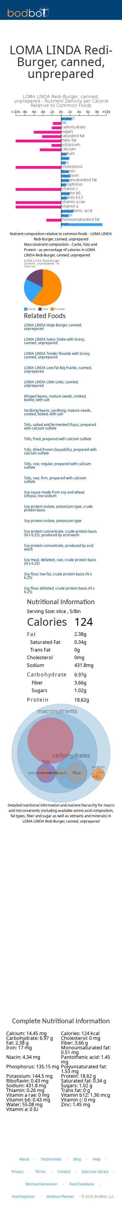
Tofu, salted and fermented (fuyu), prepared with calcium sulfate (60, 426)
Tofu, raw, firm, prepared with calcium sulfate (55, 479)
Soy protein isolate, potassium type (52, 520)
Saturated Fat (45, 642)
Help (96, 1159)
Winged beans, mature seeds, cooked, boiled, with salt (55, 398)
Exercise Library (95, 1171)
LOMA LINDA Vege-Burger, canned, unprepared (53, 326)
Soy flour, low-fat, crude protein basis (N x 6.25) (58, 575)
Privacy (17, 1171)
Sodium (35, 665)
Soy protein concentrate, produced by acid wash (58, 547)
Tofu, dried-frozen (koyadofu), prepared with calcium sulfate (60, 451)
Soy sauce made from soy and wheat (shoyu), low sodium (54, 494)
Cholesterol (40, 657)
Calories (47, 621)
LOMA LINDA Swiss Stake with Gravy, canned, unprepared (54, 341)
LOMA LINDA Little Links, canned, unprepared (51, 383)
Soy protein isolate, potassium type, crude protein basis (58, 508)
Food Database (81, 1184)
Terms (40, 1171)
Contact (63, 1171)
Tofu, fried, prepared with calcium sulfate (57, 438)
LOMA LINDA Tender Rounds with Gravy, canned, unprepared (57, 355)
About (24, 1159)
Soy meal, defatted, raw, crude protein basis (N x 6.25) (60, 561)
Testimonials (51, 1159)
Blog (77, 1159)
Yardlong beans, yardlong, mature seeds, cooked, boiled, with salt (57, 412)
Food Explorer (23, 1196)
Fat (31, 634)
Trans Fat (40, 649)
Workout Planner (60, 1196)
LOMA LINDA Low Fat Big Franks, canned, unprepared (58, 369)
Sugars (39, 690)
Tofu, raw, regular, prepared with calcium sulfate (57, 465)
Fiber (37, 682)
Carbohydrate (47, 674)
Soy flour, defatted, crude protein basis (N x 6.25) (59, 590)
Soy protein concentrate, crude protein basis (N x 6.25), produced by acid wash (60, 533)
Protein (38, 699)
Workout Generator (41, 1184)
